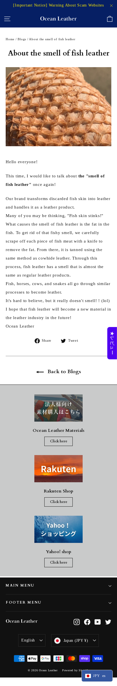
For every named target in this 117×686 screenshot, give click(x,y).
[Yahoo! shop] (58, 529)
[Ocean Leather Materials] (58, 408)
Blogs (22, 39)
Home (10, 39)
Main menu (20, 585)
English (28, 640)
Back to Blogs (63, 371)
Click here (58, 441)
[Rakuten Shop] (58, 468)
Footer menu (24, 602)
